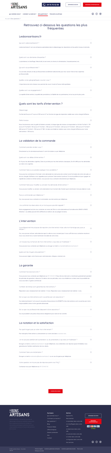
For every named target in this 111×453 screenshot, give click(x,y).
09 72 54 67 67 (52, 276)
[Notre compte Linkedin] (93, 14)
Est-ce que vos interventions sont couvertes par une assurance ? (41, 297)
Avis (48, 435)
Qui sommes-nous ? (15, 14)
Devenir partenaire (52, 432)
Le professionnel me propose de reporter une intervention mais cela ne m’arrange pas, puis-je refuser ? (52, 228)
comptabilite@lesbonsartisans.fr (68, 246)
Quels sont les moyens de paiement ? (32, 252)
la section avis (61, 333)
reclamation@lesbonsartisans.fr (39, 356)
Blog (48, 424)
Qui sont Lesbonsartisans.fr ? (29, 43)
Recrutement (70, 418)
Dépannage (23, 110)
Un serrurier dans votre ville (74, 434)
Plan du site (80, 448)
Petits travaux (24, 120)
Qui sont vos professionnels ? (29, 67)
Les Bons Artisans (16, 448)
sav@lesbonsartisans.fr (37, 344)
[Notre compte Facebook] (97, 14)
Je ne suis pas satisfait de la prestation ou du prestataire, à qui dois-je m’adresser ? (48, 340)
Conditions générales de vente (68, 448)
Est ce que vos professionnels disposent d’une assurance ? (39, 309)
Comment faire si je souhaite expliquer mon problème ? (38, 170)
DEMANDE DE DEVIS (73, 4)
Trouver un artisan (56, 14)
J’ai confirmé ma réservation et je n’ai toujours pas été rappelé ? (41, 205)
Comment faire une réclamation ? (31, 352)
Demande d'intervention (92, 4)
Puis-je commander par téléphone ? (31, 195)
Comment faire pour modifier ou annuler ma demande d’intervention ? (43, 185)
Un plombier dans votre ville (74, 421)
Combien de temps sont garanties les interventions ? (37, 287)
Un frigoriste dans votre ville (74, 439)
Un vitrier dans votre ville (73, 437)
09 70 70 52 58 (53, 5)
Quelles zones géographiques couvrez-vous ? (34, 80)
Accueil (7, 18)
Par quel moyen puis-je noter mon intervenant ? (35, 329)
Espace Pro (69, 415)
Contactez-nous (55, 391)
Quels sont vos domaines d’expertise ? (32, 57)
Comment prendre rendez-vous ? (30, 147)
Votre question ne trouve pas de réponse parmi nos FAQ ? (39, 362)
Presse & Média (51, 427)
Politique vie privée (39, 450)
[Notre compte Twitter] (100, 14)
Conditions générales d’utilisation (52, 448)
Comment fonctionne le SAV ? (29, 272)
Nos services (69, 442)
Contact (49, 438)
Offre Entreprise (51, 429)
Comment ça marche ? (29, 14)
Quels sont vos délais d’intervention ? (32, 157)
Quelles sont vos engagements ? (30, 90)
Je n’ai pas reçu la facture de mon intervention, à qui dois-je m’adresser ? (44, 242)
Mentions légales (39, 448)
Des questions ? (43, 14)
